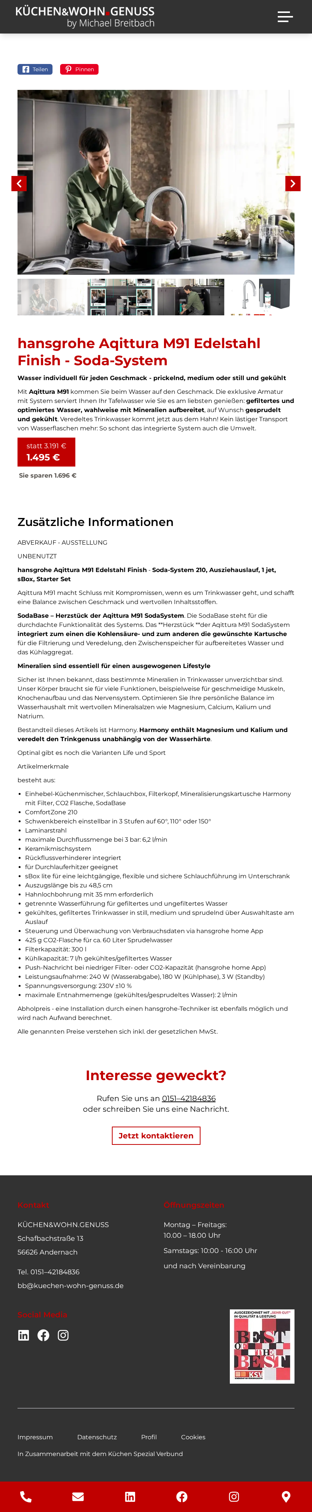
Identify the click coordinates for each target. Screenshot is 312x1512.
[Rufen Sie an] (26, 1497)
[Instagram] (234, 1497)
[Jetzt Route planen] (286, 1497)
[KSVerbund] (262, 1346)
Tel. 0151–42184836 (49, 1272)
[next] (293, 183)
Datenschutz (97, 1437)
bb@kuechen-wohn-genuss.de (71, 1286)
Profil (149, 1437)
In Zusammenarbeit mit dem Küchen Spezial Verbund (100, 1454)
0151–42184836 (189, 1098)
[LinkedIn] (130, 1497)
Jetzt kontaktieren (156, 1135)
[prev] (19, 183)
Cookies (193, 1437)
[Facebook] (182, 1497)
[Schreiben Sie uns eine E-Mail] (78, 1497)
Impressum (35, 1437)
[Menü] (285, 16)
